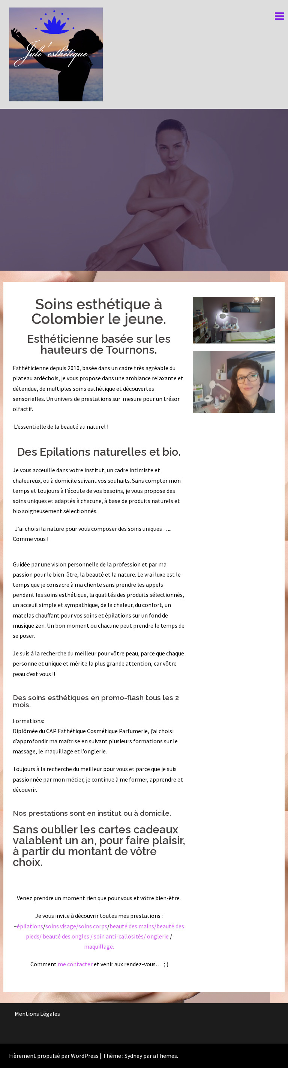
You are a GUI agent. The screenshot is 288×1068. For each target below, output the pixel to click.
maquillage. (99, 946)
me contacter (75, 964)
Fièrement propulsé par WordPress (54, 1055)
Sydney (133, 1055)
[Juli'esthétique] (56, 53)
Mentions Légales (37, 1013)
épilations (30, 926)
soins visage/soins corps (76, 926)
